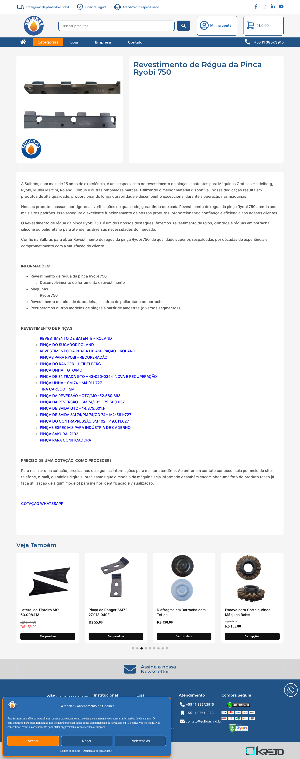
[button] (221, 26)
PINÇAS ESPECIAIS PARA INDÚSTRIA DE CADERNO (85, 427)
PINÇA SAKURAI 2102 (59, 433)
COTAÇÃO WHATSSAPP (42, 503)
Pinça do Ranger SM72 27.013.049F (108, 612)
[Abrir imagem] (69, 109)
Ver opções (252, 636)
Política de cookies (70, 750)
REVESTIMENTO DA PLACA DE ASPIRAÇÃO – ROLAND (87, 351)
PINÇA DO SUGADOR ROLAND (67, 344)
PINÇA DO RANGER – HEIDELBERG (70, 363)
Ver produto (48, 636)
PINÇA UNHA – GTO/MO (61, 370)
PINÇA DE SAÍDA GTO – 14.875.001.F (72, 408)
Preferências (140, 741)
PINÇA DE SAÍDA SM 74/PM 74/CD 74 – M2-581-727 (85, 414)
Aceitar (33, 741)
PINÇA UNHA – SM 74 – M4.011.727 (71, 382)
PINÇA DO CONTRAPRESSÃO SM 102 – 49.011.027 (84, 421)
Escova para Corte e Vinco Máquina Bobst (247, 612)
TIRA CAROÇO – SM (57, 389)
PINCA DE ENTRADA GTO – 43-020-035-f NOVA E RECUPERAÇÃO (98, 376)
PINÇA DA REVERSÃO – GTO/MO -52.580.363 (80, 395)
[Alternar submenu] (106, 67)
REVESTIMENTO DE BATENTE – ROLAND (76, 338)
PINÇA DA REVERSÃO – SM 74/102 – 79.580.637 (82, 402)
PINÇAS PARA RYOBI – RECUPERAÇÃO (73, 357)
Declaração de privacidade (97, 750)
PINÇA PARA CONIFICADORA (65, 440)
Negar (86, 741)
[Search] (183, 26)
